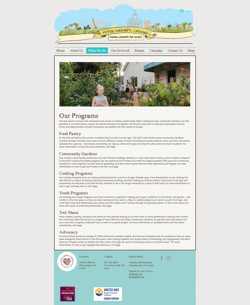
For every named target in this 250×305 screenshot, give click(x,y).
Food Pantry (70, 133)
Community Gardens (78, 153)
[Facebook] (162, 258)
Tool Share (68, 212)
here (113, 146)
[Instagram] (169, 258)
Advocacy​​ (68, 232)
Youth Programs (73, 192)
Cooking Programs (75, 173)
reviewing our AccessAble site (136, 275)
